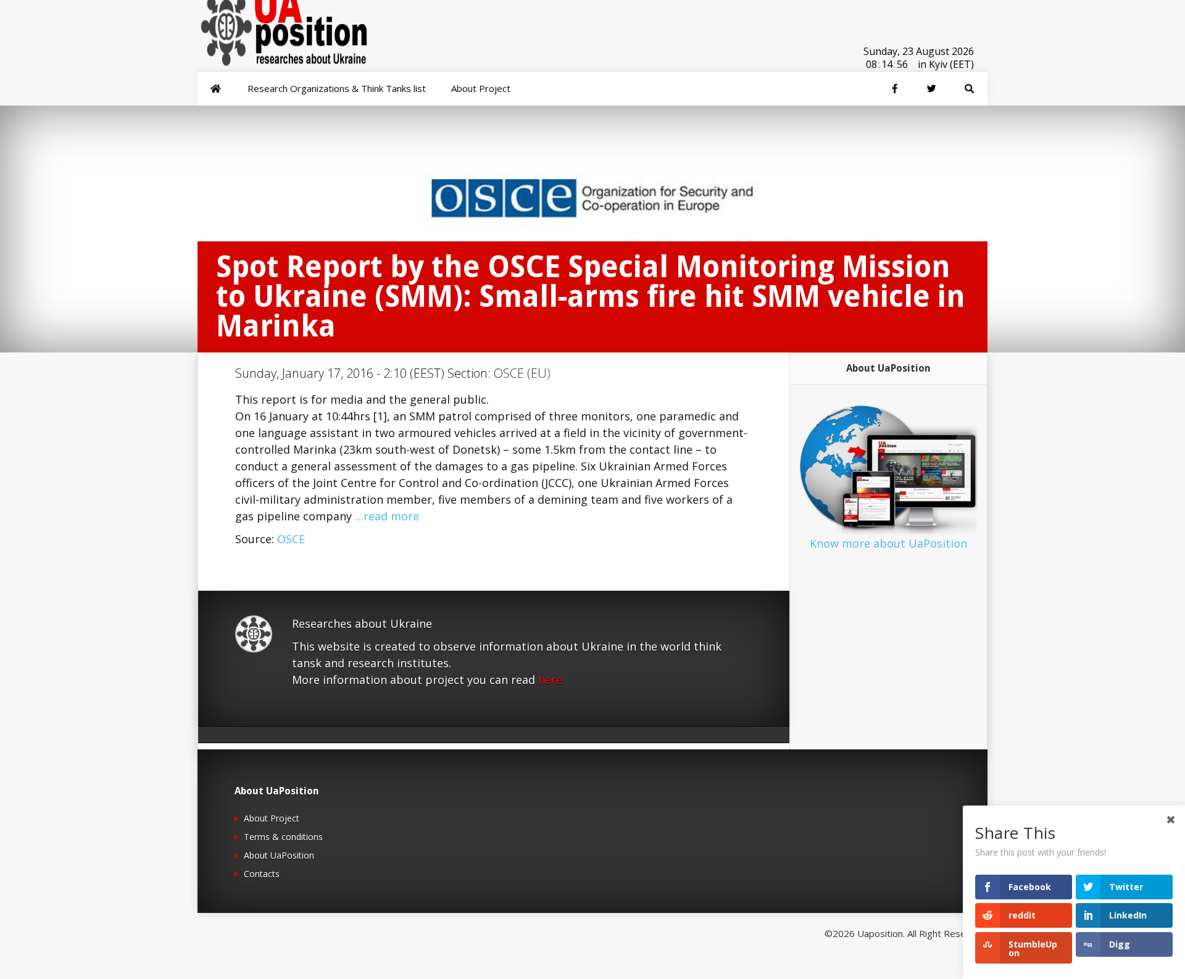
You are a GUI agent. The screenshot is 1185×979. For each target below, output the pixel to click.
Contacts (262, 874)
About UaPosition (279, 855)
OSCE (291, 538)
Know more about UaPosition (888, 543)
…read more (387, 516)
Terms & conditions (283, 837)
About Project (271, 818)
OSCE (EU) (522, 373)
